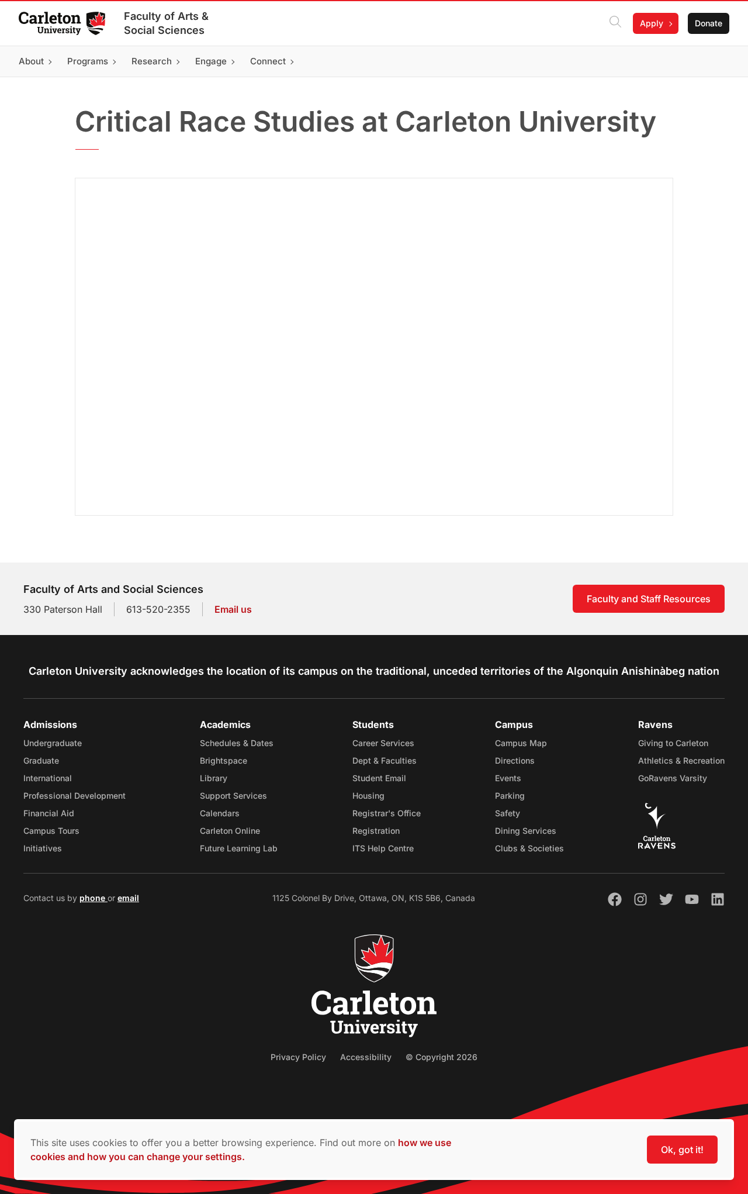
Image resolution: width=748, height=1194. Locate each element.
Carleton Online (230, 831)
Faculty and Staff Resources (649, 599)
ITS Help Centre (383, 848)
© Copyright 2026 (441, 1057)
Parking (510, 795)
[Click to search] (615, 23)
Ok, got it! (682, 1149)
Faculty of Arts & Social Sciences (166, 23)
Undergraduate (52, 743)
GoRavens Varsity (672, 778)
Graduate (41, 760)
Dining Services (525, 831)
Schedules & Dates (236, 743)
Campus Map (521, 743)
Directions (515, 760)
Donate (708, 23)
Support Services (233, 795)
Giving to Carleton (673, 743)
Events (508, 778)
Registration (376, 831)
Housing (368, 795)
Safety (507, 813)
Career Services (383, 743)
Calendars (220, 813)
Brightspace (223, 760)
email (128, 898)
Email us (233, 609)
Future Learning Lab (239, 848)
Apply (651, 23)
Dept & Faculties (384, 760)
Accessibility (366, 1057)
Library (213, 778)
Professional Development (74, 795)
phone (93, 898)
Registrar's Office (386, 813)
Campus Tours (51, 831)
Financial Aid (48, 813)
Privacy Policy (298, 1057)
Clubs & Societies (529, 848)
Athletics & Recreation (681, 760)
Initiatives (42, 848)
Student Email (379, 778)
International (47, 778)
